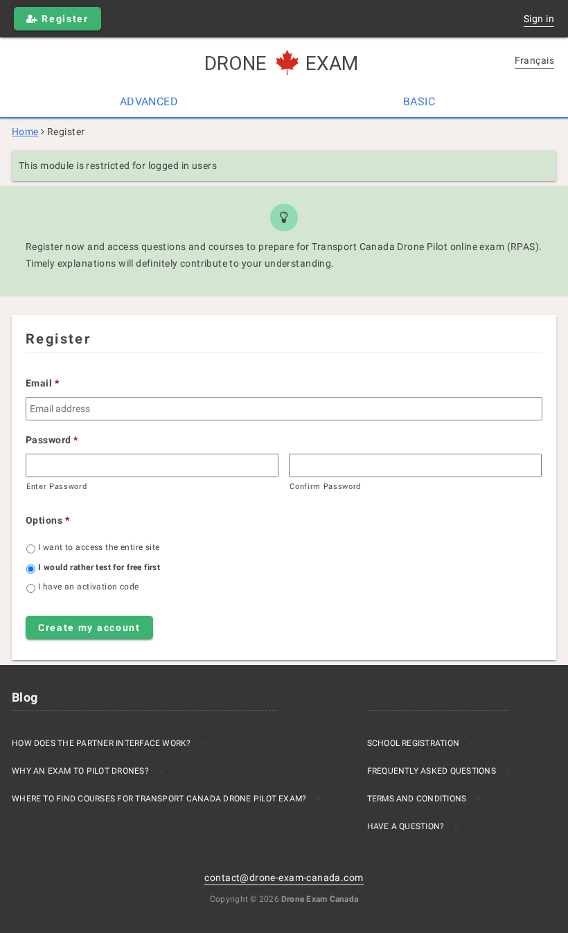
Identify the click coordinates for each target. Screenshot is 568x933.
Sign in (539, 18)
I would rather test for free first (99, 567)
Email (43, 383)
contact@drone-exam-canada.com (283, 877)
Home (25, 131)
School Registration (413, 743)
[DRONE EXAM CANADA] (284, 63)
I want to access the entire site (98, 547)
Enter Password (56, 486)
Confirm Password (325, 486)
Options (47, 520)
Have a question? (406, 826)
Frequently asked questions (431, 771)
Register (64, 18)
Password (52, 439)
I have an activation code (88, 587)
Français (534, 60)
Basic (419, 101)
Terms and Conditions (417, 798)
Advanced (149, 101)
